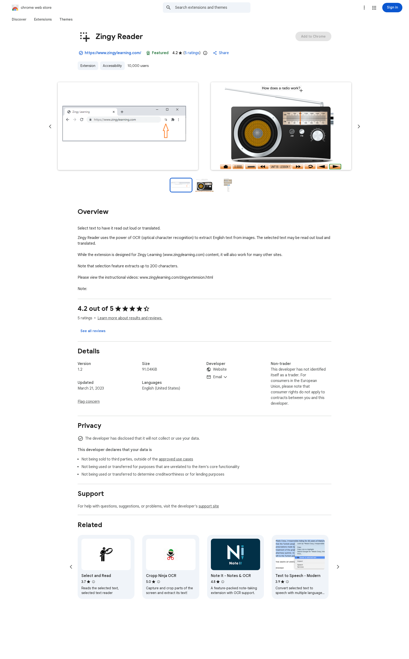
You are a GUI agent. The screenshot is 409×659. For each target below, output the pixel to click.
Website (220, 369)
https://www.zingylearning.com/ (113, 53)
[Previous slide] (50, 126)
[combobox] (212, 7)
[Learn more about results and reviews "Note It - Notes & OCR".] (222, 581)
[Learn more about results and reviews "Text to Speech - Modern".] (287, 581)
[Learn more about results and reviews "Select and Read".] (93, 581)
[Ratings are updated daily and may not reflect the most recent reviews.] (205, 53)
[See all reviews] (93, 331)
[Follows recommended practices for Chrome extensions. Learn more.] (148, 53)
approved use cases (176, 459)
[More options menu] (364, 7)
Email (217, 377)
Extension (87, 66)
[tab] (19, 19)
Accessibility (112, 66)
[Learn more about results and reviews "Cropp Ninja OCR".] (158, 581)
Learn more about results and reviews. (130, 318)
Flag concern (89, 401)
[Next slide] (359, 126)
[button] (374, 8)
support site (209, 506)
